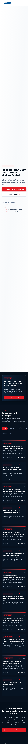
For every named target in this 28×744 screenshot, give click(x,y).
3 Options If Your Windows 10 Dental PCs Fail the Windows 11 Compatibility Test (12, 663)
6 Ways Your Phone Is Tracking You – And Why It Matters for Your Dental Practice (13, 512)
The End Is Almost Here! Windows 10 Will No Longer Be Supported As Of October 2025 (13, 641)
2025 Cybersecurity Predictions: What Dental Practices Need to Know (12, 448)
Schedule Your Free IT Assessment (15, 189)
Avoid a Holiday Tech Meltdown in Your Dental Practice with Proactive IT (13, 555)
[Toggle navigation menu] (25, 2)
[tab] (5, 428)
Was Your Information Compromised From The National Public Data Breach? (13, 577)
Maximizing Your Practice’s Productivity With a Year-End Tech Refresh (13, 534)
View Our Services (13, 194)
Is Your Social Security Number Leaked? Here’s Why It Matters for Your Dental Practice (13, 491)
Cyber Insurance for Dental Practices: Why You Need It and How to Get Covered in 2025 (12, 469)
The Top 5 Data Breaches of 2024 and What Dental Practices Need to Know (13, 620)
